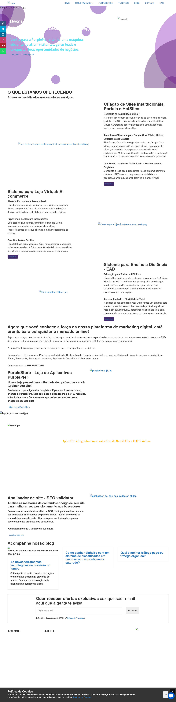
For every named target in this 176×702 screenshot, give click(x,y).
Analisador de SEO (18, 641)
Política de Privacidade (76, 618)
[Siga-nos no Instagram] (1, 40)
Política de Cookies (82, 697)
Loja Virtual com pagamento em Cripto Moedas (23, 647)
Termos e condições (18, 684)
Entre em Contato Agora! (23, 54)
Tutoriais (12, 675)
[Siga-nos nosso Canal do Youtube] (1, 45)
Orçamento (50, 663)
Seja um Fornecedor (19, 666)
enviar (134, 610)
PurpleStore (14, 671)
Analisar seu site (16, 534)
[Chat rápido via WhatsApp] (1, 51)
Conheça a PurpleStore (19, 407)
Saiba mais (109, 319)
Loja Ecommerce (17, 679)
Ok (166, 694)
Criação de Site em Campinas (60, 641)
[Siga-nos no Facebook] (1, 23)
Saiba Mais (109, 184)
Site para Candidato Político (59, 667)
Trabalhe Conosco (17, 654)
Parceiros (13, 637)
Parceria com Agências (56, 637)
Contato (48, 676)
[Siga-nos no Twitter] (1, 29)
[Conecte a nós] (1, 34)
